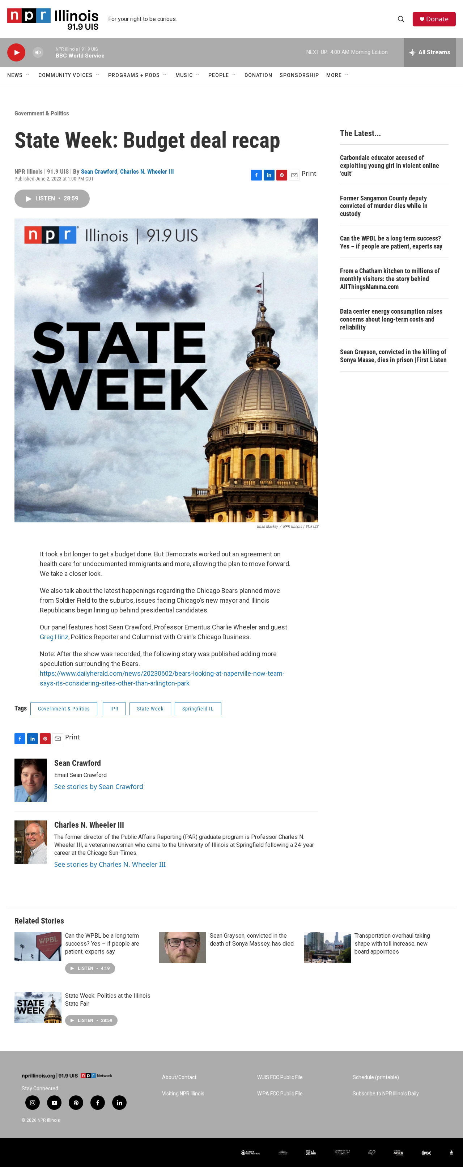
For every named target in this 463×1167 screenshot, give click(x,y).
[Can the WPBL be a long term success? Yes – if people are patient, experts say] (37, 947)
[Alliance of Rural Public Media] (250, 1152)
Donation (258, 75)
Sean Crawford (99, 171)
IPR (114, 709)
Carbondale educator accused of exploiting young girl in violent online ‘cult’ (389, 165)
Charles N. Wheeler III (147, 171)
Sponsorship (299, 75)
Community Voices (65, 75)
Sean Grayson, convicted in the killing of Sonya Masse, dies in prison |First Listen (393, 356)
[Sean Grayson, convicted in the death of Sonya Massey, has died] (182, 947)
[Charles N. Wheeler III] (30, 842)
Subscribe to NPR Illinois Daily (386, 1093)
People (218, 75)
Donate (437, 19)
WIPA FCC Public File (280, 1093)
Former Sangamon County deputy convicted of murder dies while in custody (384, 206)
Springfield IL (198, 709)
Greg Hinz (54, 637)
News (15, 75)
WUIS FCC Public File (280, 1077)
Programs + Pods (134, 75)
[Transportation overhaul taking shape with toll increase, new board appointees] (327, 947)
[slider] (49, 52)
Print (309, 173)
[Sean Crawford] (30, 780)
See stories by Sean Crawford (98, 786)
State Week (150, 709)
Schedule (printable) (376, 1077)
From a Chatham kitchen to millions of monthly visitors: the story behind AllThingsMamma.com (390, 278)
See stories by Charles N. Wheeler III (110, 864)
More (334, 75)
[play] (16, 52)
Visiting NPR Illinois (183, 1093)
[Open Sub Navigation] (28, 75)
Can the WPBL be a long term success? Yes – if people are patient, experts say (391, 242)
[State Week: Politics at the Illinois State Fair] (37, 1007)
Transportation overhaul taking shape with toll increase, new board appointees (392, 943)
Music (184, 75)
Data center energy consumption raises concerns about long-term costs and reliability (391, 319)
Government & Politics (41, 113)
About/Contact (179, 1077)
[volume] (38, 52)
